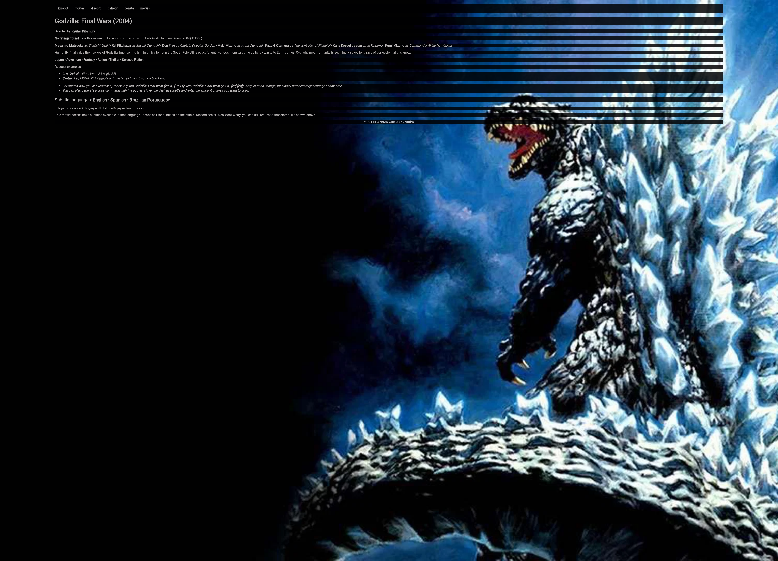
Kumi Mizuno (394, 45)
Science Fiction (133, 60)
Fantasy (89, 60)
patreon (113, 8)
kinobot (63, 8)
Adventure (73, 60)
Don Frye (168, 45)
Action (102, 60)
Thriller (114, 60)
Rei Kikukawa (121, 45)
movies (80, 8)
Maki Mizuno (227, 45)
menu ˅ (145, 8)
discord (96, 8)
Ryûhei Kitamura (83, 31)
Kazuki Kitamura (277, 45)
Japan (59, 60)
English (100, 99)
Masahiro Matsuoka (69, 45)
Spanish (118, 99)
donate (129, 8)
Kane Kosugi (342, 45)
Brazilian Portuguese (149, 99)
